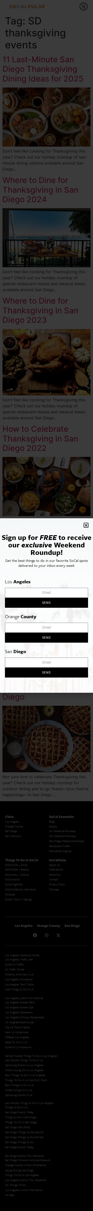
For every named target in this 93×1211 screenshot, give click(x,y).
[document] (46, 605)
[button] (86, 525)
